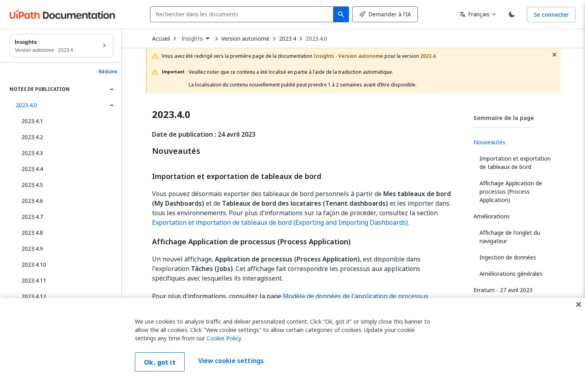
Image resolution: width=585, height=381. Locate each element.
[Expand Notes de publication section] (111, 89)
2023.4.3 (32, 153)
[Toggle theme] (511, 14)
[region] (292, 339)
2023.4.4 (32, 169)
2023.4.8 (32, 232)
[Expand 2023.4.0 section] (111, 105)
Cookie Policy (224, 338)
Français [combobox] (474, 14)
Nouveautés (176, 151)
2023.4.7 (32, 216)
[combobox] (243, 14)
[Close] (578, 304)
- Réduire (106, 71)
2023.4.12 (33, 296)
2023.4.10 (33, 264)
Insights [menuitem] (192, 38)
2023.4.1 (32, 121)
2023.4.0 (26, 105)
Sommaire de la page (504, 118)
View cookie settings (231, 361)
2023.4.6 (32, 200)
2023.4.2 (32, 137)
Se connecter (551, 14)
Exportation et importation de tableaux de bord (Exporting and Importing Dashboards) (280, 222)
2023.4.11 (33, 280)
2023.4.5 (32, 185)
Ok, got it (160, 362)
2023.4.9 (32, 248)
